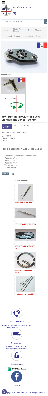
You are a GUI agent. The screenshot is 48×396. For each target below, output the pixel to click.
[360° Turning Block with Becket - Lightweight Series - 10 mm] (24, 72)
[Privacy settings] (4, 391)
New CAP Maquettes (16, 132)
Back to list (5, 173)
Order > (7, 127)
